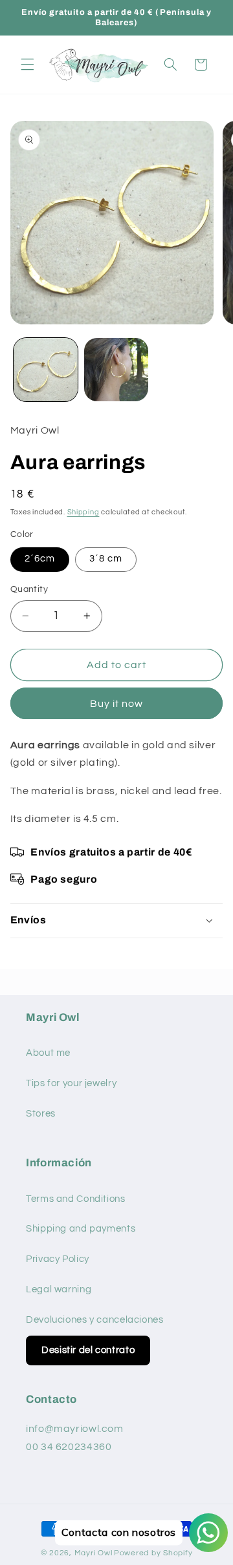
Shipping (83, 512)
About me (48, 1053)
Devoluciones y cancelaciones (95, 1320)
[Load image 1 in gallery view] (46, 370)
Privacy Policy (57, 1259)
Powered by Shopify (153, 1553)
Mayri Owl (93, 1553)
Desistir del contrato (88, 1350)
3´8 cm (105, 558)
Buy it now (117, 703)
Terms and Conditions (76, 1199)
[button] (27, 64)
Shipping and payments (80, 1229)
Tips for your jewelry (71, 1083)
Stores (41, 1114)
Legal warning (58, 1289)
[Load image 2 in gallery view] (116, 370)
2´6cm (40, 558)
